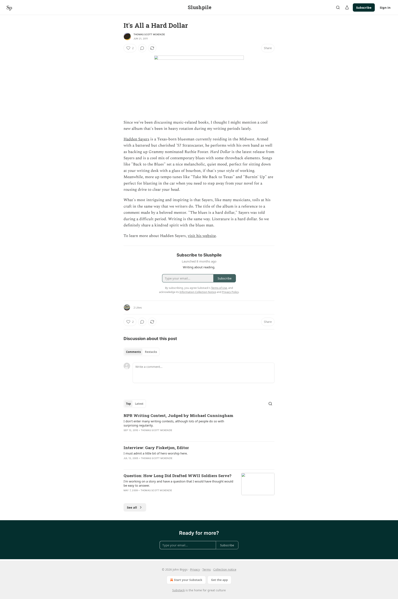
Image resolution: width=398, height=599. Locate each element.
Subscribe (363, 7)
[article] (199, 425)
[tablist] (141, 352)
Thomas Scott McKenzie (149, 34)
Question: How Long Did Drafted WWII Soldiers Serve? (177, 475)
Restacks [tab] (151, 352)
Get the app (219, 580)
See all (132, 507)
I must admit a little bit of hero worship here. (156, 453)
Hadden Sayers (136, 139)
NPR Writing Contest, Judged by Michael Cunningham (178, 415)
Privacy (195, 569)
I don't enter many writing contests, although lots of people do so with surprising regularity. (174, 423)
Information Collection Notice (198, 292)
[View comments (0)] (142, 48)
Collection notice (224, 569)
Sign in (385, 7)
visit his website (202, 236)
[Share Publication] (347, 7)
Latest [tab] (139, 404)
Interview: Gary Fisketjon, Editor (156, 447)
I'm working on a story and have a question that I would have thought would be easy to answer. (178, 483)
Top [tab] (128, 404)
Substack (178, 590)
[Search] (338, 7)
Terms (206, 569)
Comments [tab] (133, 352)
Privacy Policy (230, 292)
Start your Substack (188, 580)
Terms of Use (219, 288)
